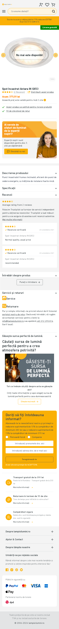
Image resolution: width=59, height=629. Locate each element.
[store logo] (7, 4)
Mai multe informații (12, 220)
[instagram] (11, 569)
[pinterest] (16, 569)
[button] (29, 20)
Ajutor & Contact (14, 539)
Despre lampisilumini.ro (18, 532)
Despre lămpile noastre (18, 547)
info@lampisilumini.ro (13, 321)
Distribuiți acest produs (42, 92)
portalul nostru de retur (13, 315)
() (19, 92)
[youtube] (21, 569)
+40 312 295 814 (44, 321)
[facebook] (7, 569)
